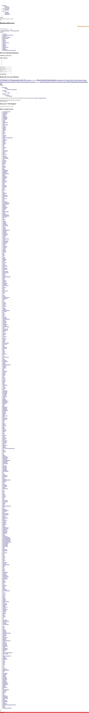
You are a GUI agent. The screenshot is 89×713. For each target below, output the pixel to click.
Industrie (4, 40)
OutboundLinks (5, 471)
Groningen (4, 336)
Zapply (3, 692)
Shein (3, 554)
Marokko (4, 411)
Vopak (3, 662)
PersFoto (4, 484)
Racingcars (4, 511)
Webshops (4, 44)
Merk (3, 421)
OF (3, 453)
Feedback (4, 309)
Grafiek (3, 334)
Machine (4, 403)
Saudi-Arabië (5, 530)
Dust (3, 288)
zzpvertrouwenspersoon (7, 708)
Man (3, 404)
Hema (3, 346)
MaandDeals (7, 14)
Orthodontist (4, 470)
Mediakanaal (4, 415)
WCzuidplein (5, 673)
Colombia (4, 232)
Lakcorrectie (4, 385)
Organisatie (4, 469)
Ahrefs (3, 132)
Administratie (5, 122)
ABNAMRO (5, 118)
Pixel (3, 491)
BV (3, 218)
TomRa (3, 605)
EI (2, 294)
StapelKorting (5, 578)
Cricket (3, 245)
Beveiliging (4, 186)
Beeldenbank (4, 171)
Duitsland (4, 287)
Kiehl (3, 375)
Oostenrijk (4, 465)
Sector (3, 547)
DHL (3, 270)
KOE (3, 378)
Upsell (3, 626)
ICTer (3, 356)
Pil (2, 489)
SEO (3, 548)
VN (3, 654)
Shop (3, 555)
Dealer (3, 257)
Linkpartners (4, 391)
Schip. (3, 534)
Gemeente (4, 322)
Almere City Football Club (7, 137)
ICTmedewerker (5, 357)
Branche (4, 205)
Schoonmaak (4, 536)
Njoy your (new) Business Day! (8, 448)
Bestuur (3, 182)
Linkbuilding (4, 390)
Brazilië (3, 209)
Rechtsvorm (4, 520)
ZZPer (3, 705)
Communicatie (5, 234)
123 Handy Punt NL (6, 111)
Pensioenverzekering (6, 479)
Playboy (4, 495)
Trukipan (4, 613)
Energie (3, 296)
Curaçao (4, 248)
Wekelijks (4, 680)
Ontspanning (4, 462)
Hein (3, 345)
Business (4, 93)
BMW (3, 194)
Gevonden (4, 325)
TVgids (3, 616)
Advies (3, 125)
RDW (3, 519)
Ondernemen (4, 458)
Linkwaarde (4, 392)
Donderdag (4, 281)
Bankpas (4, 167)
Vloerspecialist (5, 653)
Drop (3, 286)
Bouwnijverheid (5, 203)
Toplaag (4, 608)
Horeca (3, 39)
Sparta (3, 570)
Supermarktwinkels (6, 590)
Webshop (4, 676)
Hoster (3, 351)
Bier (3, 188)
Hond (3, 350)
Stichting (4, 582)
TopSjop (4, 41)
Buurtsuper (4, 217)
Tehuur (3, 597)
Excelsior (4, 302)
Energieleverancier (6, 297)
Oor (3, 464)
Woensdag (4, 690)
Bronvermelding (5, 211)
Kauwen (4, 374)
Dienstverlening (5, 38)
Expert (3, 305)
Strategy (4, 586)
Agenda (3, 130)
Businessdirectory (5, 215)
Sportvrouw (4, 577)
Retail (3, 525)
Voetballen (4, 658)
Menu (1, 17)
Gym (3, 337)
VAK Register (7, 712)
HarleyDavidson (5, 343)
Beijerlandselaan (5, 173)
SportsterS (4, 574)
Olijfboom (4, 456)
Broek (3, 210)
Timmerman (4, 604)
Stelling (3, 580)
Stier (3, 583)
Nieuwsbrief (4, 440)
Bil (3, 190)
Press (3, 498)
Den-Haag (4, 262)
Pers (3, 483)
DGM (3, 266)
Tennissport (4, 603)
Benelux (4, 175)
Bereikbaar (4, 177)
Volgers (3, 661)
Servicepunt (4, 552)
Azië (3, 159)
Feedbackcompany (6, 310)
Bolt (3, 197)
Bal (3, 164)
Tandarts (4, 592)
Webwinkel (4, 677)
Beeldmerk (4, 172)
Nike (3, 444)
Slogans (3, 560)
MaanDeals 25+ (5, 401)
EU (3, 300)
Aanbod (4, 114)
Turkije (3, 615)
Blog (3, 11)
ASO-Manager (5, 150)
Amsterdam (4, 139)
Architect (4, 143)
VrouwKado (7, 7)
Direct (3, 274)
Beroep (3, 180)
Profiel (3, 503)
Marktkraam (4, 408)
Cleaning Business (6, 230)
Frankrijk (4, 316)
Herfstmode (4, 347)
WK (3, 688)
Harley (3, 341)
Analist (3, 140)
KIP (3, 376)
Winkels (4, 48)
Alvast (3, 138)
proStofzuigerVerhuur (6, 505)
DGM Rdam (9, 96)
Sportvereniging (5, 576)
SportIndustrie (5, 572)
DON (3, 278)
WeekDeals (7, 13)
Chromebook (4, 224)
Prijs (3, 499)
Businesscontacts (5, 214)
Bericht (3, 178)
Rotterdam (4, 529)
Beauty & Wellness (33, 80)
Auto (3, 155)
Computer (4, 235)
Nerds (3, 436)
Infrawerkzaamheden (6, 364)
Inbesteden (4, 360)
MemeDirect (4, 419)
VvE (3, 667)
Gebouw (4, 320)
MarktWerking (5, 410)
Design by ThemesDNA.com (40, 98)
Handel (3, 339)
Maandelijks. (4, 402)
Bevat (3, 184)
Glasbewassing (5, 328)
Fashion (3, 308)
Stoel (3, 584)
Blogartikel (4, 193)
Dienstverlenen (5, 271)
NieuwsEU (4, 441)
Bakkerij (4, 163)
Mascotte (4, 413)
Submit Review (3, 74)
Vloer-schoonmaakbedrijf (7, 652)
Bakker (3, 162)
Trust (3, 614)
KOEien (4, 379)
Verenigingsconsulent (6, 633)
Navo (3, 433)
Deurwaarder (4, 265)
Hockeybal (4, 348)
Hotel (3, 352)
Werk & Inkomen (25, 82)
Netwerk (4, 437)
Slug (3, 561)
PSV (3, 508)
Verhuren (4, 634)
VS (3, 665)
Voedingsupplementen (5, 82)
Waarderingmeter (5, 670)
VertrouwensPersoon (6, 640)
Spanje (3, 568)
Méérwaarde (4, 417)
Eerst (3, 291)
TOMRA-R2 (4, 607)
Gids (3, 327)
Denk (3, 263)
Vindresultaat (4, 649)
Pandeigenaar (5, 475)
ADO (3, 123)
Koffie (3, 382)
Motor (3, 428)
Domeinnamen (51, 80)
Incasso (3, 362)
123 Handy (4, 34)
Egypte (3, 293)
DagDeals (7, 12)
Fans (3, 307)
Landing (4, 387)
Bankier (3, 165)
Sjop (3, 558)
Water (3, 671)
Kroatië (3, 384)
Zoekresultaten (5, 698)
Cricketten (4, 247)
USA (3, 627)
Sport (3, 571)
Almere (3, 136)
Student (3, 588)
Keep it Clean (2, 1)
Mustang (4, 431)
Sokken (3, 565)
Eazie (3, 289)
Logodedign (4, 396)
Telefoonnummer (5, 601)
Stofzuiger (4, 585)
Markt (3, 406)
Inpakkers (4, 365)
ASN (3, 146)
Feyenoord (4, 311)
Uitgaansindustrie (5, 621)
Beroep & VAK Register (12, 89)
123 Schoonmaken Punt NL (7, 35)
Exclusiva (4, 303)
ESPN (3, 299)
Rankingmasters (5, 513)
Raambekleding (5, 510)
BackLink (7, 9)
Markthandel (4, 407)
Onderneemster (5, 457)
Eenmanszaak (5, 290)
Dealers (3, 258)
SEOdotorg (4, 549)
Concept (4, 236)
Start (3, 579)
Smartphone (4, 562)
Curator (3, 249)
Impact (3, 359)
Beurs (3, 183)
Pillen (3, 490)
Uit (3, 618)
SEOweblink (4, 550)
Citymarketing (5, 225)
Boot (3, 199)
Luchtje (3, 398)
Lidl (3, 389)
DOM (3, 277)
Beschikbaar (4, 181)
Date (3, 253)
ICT (65, 80)
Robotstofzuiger (5, 527)
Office (3, 454)
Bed (3, 168)
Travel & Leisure (5, 42)
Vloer (3, 651)
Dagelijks (4, 251)
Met (3, 422)
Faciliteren (4, 306)
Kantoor (4, 372)
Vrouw (3, 664)
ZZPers (3, 706)
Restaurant (4, 524)
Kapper (67, 80)
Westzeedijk (4, 681)
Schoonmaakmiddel (6, 540)
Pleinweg (4, 496)
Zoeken (3, 694)
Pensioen (4, 478)
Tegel (3, 596)
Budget (3, 212)
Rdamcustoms (5, 517)
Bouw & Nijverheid (6, 37)
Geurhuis (4, 323)
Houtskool (4, 353)
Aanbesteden (4, 112)
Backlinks (4, 161)
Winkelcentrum (5, 47)
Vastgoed (4, 630)
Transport (4, 611)
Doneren (4, 282)
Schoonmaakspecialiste (6, 541)
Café (3, 220)
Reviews (4, 526)
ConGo (3, 237)
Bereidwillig (4, 176)
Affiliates (4, 129)
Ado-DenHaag (5, 124)
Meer (3, 416)
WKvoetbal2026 (5, 689)
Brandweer (4, 208)
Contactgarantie (5, 240)
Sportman (4, 573)
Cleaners (4, 227)
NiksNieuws (4, 445)
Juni (3, 369)
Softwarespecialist (5, 564)
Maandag (4, 399)
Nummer (4, 451)
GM (3, 332)
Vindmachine (5, 648)
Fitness (3, 314)
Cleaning (4, 228)
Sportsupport (4, 575)
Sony (3, 566)
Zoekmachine (5, 696)
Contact (3, 239)
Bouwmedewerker (6, 202)
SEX (3, 553)
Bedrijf (3, 169)
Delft (3, 261)
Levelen (4, 388)
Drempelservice (5, 285)
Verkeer (3, 636)
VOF (3, 660)
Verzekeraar (4, 643)
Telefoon (4, 599)
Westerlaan (32, 82)
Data (3, 252)
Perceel (3, 482)
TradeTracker (5, 609)
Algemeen (4, 36)
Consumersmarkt (5, 238)
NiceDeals (4, 438)
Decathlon (4, 259)
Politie (3, 497)
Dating (3, 255)
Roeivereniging (5, 528)
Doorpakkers (4, 283)
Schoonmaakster (5, 542)
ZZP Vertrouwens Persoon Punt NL (9, 50)
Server (3, 551)
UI (2, 617)
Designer (4, 264)
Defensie (4, 260)
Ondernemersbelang (6, 460)
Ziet (3, 693)
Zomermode (4, 700)
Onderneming (5, 461)
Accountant (4, 119)
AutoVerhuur (4, 157)
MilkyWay (4, 425)
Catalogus (4, 222)
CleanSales (4, 231)
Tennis (3, 602)
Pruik (3, 507)
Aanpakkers (4, 117)
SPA (3, 567)
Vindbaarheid (5, 646)
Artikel (8, 92)
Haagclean (4, 338)
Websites (4, 45)
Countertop (4, 243)
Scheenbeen (4, 533)
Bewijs (3, 187)
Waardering (4, 668)
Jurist (3, 370)
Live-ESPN (4, 394)
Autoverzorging (5, 158)
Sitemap (4, 557)
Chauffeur (4, 223)
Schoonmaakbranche (6, 538)
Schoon (3, 535)
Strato (3, 587)
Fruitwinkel (4, 318)
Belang (3, 174)
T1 (3, 591)
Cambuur (4, 221)
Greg (3, 335)
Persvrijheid (4, 485)
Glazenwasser (5, 329)
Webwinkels (4, 678)
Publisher (4, 509)
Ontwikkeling (5, 463)
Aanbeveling (4, 113)
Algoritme (4, 135)
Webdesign (4, 674)
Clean (3, 226)
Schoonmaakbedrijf (6, 537)
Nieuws (3, 439)
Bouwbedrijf (4, 201)
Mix (3, 426)
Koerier (3, 381)
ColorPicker (4, 233)
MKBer (3, 427)
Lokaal (3, 397)
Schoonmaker (5, 545)
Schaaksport (4, 532)
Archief (3, 142)
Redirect (4, 521)
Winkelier (4, 685)
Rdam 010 (4, 516)
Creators (4, 244)
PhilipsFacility (5, 488)
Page (3, 473)
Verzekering (4, 645)
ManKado (7, 6)
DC (3, 256)
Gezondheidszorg (5, 326)
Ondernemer (4, 459)
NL (3, 449)
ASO (3, 148)
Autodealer (4, 156)
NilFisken (4, 447)
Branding (4, 206)
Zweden (4, 702)
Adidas (3, 121)
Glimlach (4, 331)
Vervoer (3, 43)
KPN (3, 383)
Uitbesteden (4, 620)
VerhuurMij (4, 635)
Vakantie (4, 629)
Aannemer (4, 115)
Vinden (3, 647)
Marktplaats (4, 409)
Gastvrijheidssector (6, 319)
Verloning (4, 639)
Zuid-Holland (5, 701)
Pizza (3, 492)
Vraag (3, 663)
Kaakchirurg (4, 371)
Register (1, 31)
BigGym (4, 189)
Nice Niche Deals (5, 8)
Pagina (3, 474)
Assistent (4, 151)
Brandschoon (5, 207)
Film (3, 313)
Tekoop (3, 598)
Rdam (3, 515)
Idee (3, 358)
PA (3, 472)
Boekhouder (4, 195)
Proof (3, 504)
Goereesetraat (60, 80)
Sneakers (4, 563)
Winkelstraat (4, 49)
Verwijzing (4, 642)
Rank (3, 512)
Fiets (3, 312)
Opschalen (4, 467)
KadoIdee (4, 5)
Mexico (3, 423)
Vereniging (4, 631)
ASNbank (4, 147)
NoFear (3, 450)
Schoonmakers (5, 546)
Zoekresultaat (5, 697)
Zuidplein (64, 82)
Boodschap (4, 87)
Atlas (3, 152)
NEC (3, 434)
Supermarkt (4, 589)
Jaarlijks (4, 368)
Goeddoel (4, 333)
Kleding (4, 377)
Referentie (4, 522)
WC (3, 672)
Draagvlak (4, 284)
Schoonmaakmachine (6, 539)
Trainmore (4, 610)
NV (3, 452)
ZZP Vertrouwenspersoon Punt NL (9, 704)
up (2, 625)
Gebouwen (4, 321)
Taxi (3, 593)
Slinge (3, 559)
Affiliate (4, 127)
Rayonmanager (5, 514)
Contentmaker (5, 241)
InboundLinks (5, 361)
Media (3, 414)
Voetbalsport (4, 659)
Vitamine (4, 650)
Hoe (3, 349)
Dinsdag (4, 273)
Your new (4, 691)
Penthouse (4, 480)
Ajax (3, 134)
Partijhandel (4, 476)
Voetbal (3, 656)
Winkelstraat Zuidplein (56, 82)
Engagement (4, 298)
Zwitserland (4, 703)
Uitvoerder (4, 623)
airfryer (3, 133)
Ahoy (3, 131)
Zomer (3, 699)
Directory (4, 275)
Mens (3, 420)
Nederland (4, 435)
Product (3, 502)
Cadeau (3, 219)
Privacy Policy (5, 501)
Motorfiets (4, 429)
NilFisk (3, 446)
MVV (3, 432)
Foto (3, 315)
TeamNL (4, 595)
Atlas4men (4, 154)
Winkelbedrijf (5, 683)
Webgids (4, 675)
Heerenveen (4, 344)
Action (3, 120)
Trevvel (3, 612)
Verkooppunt (4, 637)
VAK (3, 628)
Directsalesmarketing (6, 276)
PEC (3, 477)
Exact (3, 301)
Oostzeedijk (4, 466)
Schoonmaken (5, 543)
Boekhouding (5, 196)
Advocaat (4, 126)
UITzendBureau (5, 624)
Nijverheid (4, 442)
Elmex (3, 295)
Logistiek (4, 395)
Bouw (3, 200)
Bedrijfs (6, 88)
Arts (3, 145)
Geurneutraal (4, 324)
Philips (3, 487)
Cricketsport (4, 246)
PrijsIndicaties (5, 500)
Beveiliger (4, 185)
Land (3, 386)
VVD (3, 666)
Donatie (3, 280)
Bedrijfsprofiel (5, 170)
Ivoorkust (4, 366)
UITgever (4, 622)
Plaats (3, 494)
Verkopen (4, 638)
